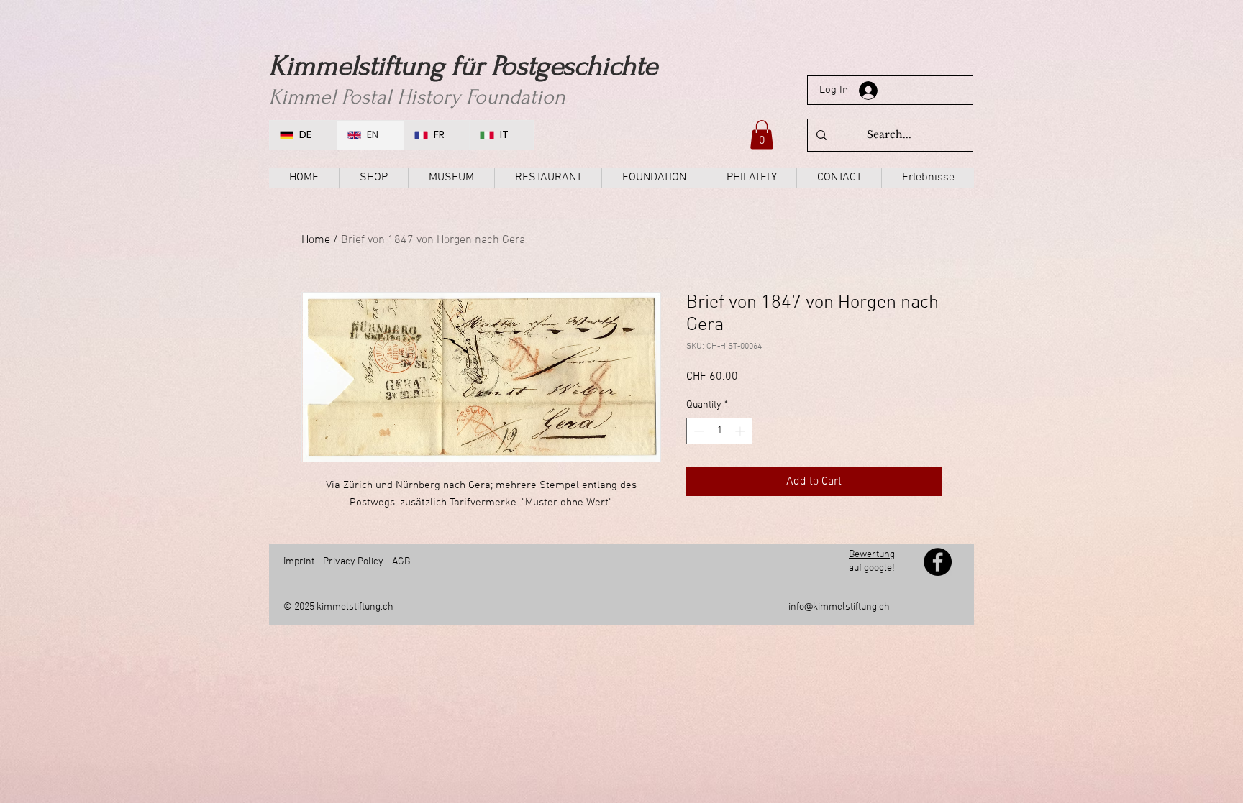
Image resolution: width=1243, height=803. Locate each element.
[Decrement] (697, 431)
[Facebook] (938, 562)
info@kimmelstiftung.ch (839, 607)
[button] (762, 135)
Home (315, 240)
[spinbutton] (719, 431)
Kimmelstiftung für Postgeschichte (463, 66)
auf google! (872, 568)
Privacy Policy (353, 562)
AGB (401, 562)
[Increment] (741, 431)
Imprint (298, 562)
